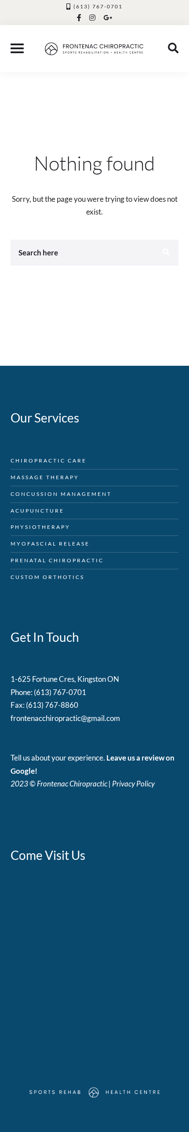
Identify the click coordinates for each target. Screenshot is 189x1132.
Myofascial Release (50, 543)
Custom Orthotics (47, 577)
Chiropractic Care (49, 460)
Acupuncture (37, 510)
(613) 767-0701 (98, 6)
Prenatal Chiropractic (57, 560)
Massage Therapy (45, 477)
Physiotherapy (40, 527)
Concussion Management (61, 494)
